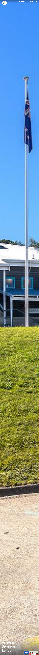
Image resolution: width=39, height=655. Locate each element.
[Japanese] (32, 654)
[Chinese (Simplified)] (30, 654)
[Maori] (37, 654)
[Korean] (35, 654)
